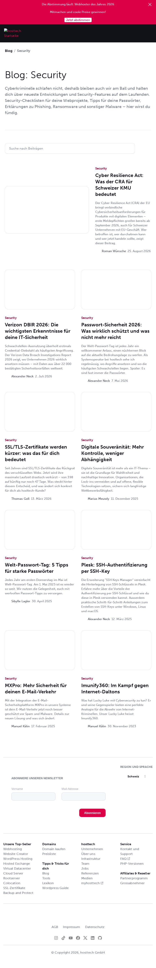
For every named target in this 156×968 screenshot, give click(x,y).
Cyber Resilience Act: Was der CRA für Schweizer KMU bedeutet (119, 184)
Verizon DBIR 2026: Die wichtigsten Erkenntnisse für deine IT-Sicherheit (37, 331)
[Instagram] (56, 938)
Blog (8, 51)
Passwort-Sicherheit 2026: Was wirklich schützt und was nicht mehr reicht (115, 331)
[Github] (100, 938)
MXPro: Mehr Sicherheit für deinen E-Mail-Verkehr (36, 688)
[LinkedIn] (93, 938)
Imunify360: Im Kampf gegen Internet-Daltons (115, 688)
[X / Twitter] (85, 938)
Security (101, 168)
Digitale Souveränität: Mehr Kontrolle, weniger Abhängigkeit (112, 453)
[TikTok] (63, 938)
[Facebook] (78, 938)
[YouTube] (71, 938)
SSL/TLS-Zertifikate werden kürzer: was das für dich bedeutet (36, 453)
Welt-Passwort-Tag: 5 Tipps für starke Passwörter (36, 568)
